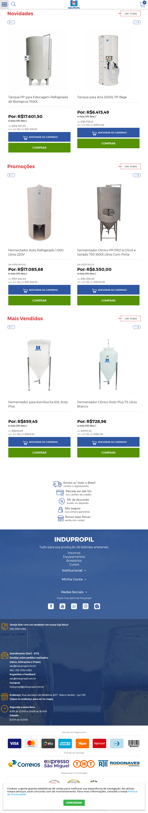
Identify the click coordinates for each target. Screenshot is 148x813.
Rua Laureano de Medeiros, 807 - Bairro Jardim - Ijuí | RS (47, 695)
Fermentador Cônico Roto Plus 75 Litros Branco (107, 404)
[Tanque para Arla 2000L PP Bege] (108, 59)
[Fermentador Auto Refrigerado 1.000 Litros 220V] (39, 212)
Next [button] (137, 22)
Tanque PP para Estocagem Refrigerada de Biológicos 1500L (38, 99)
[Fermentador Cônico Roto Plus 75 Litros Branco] (108, 364)
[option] (39, 90)
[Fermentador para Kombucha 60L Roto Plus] (39, 364)
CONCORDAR (74, 802)
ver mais (131, 13)
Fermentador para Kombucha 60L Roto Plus (38, 404)
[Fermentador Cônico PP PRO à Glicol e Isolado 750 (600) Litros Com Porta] (108, 212)
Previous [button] (11, 22)
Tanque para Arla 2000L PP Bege (102, 97)
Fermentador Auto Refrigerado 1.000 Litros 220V (35, 252)
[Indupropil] (74, 4)
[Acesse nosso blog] (97, 606)
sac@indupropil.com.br (23, 666)
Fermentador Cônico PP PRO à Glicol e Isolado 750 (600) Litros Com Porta (106, 252)
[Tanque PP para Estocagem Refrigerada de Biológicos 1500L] (39, 59)
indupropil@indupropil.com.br (27, 686)
